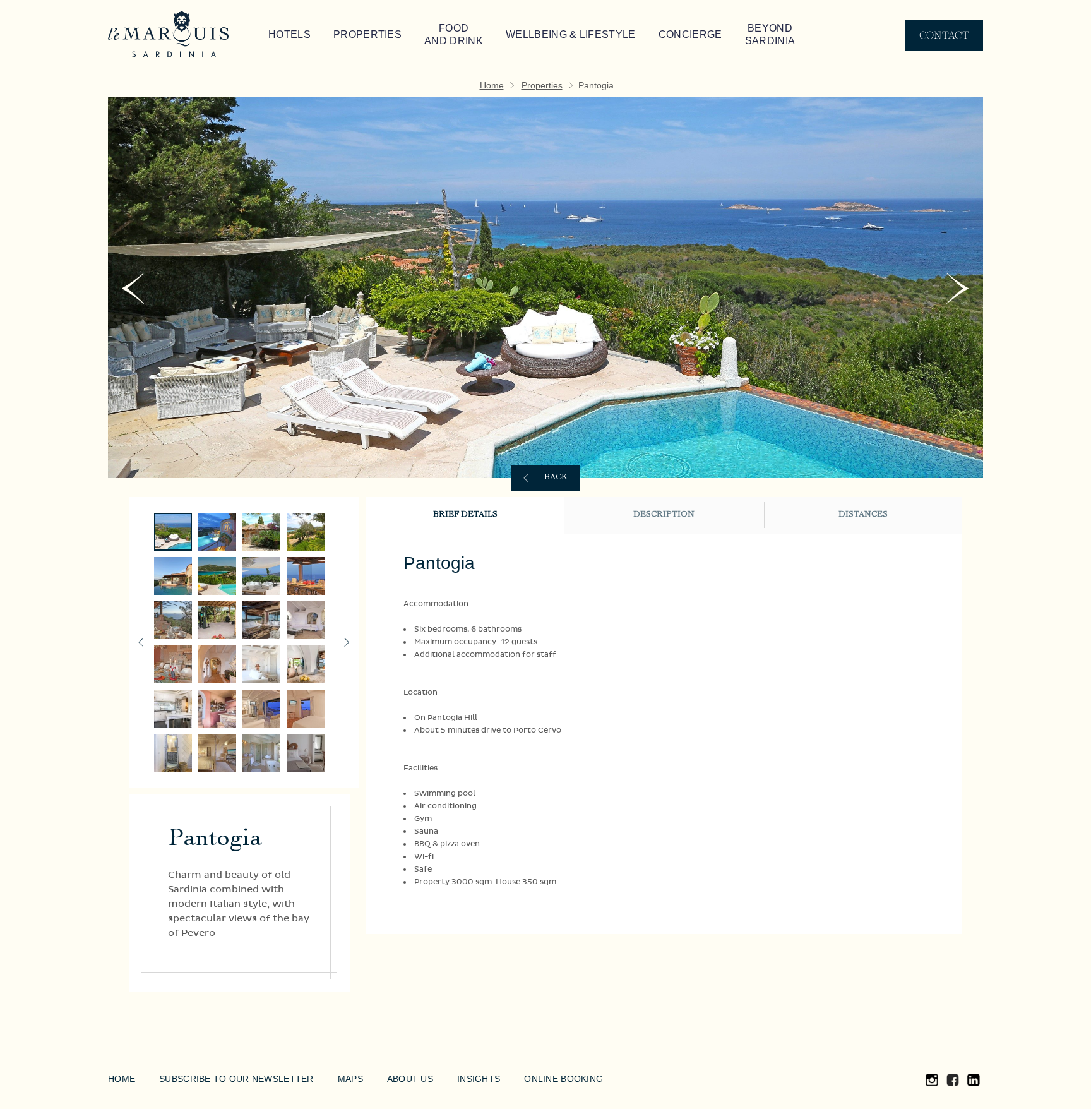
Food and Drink (428, 34)
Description (664, 515)
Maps (322, 1078)
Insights (441, 1078)
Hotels (285, 35)
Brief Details (465, 515)
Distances (863, 515)
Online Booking (520, 1078)
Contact (944, 35)
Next (958, 288)
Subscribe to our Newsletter (222, 1078)
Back (556, 478)
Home (497, 85)
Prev (132, 288)
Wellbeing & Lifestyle (530, 35)
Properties (352, 35)
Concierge (633, 35)
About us (377, 1078)
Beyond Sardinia (707, 34)
